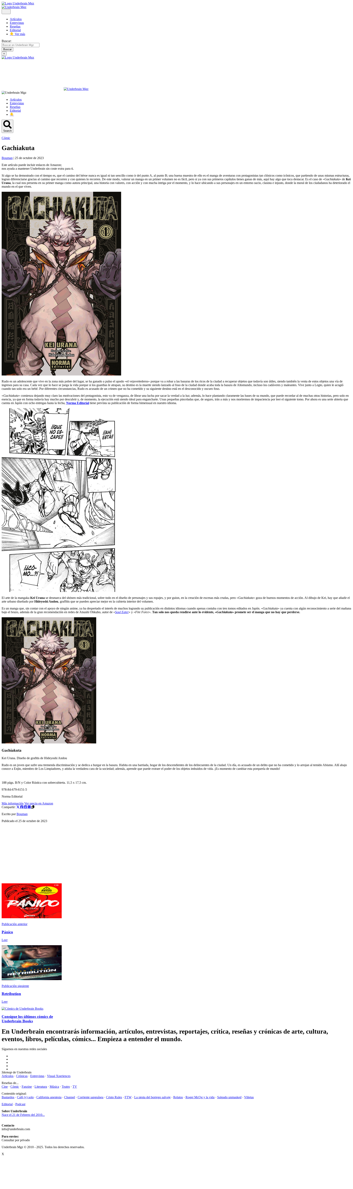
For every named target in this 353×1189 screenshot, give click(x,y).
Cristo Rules (114, 1097)
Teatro (66, 1086)
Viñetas (249, 1097)
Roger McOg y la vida (199, 1097)
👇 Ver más (17, 34)
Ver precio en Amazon (38, 803)
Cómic (6, 138)
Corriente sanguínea (90, 1097)
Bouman (22, 814)
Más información (12, 803)
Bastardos (8, 1097)
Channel (69, 1097)
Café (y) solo (25, 1097)
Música (54, 1086)
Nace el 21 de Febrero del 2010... (23, 1115)
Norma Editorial (77, 403)
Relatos (178, 1097)
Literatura (41, 1086)
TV (75, 1086)
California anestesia (48, 1097)
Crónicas (22, 1076)
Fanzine (27, 1086)
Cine (5, 1086)
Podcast (20, 1104)
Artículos (16, 19)
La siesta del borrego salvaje (152, 1097)
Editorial (15, 30)
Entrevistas (17, 23)
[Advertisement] (124, 854)
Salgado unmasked (229, 1097)
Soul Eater (122, 612)
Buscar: (6, 41)
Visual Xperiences (58, 1076)
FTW (128, 1097)
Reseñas (15, 26)
